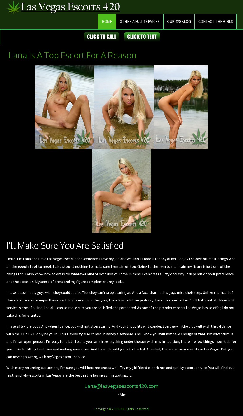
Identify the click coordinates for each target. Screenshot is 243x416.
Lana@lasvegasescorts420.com (121, 386)
